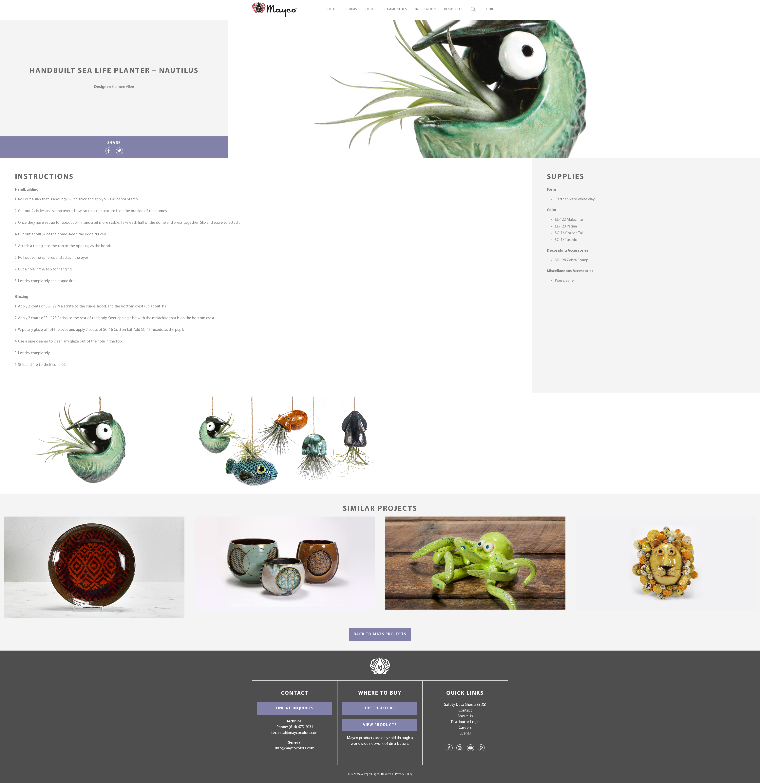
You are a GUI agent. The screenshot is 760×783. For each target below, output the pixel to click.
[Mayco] (274, 9)
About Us (465, 716)
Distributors (380, 708)
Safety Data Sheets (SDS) (465, 705)
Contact (465, 711)
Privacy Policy (403, 774)
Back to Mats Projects (380, 634)
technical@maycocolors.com (294, 733)
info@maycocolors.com (294, 748)
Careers (465, 728)
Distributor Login (465, 722)
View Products (380, 725)
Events (465, 733)
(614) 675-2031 (301, 727)
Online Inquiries (295, 708)
